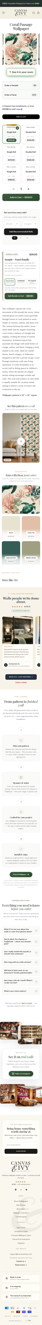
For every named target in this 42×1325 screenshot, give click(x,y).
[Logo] (21, 13)
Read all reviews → (21, 677)
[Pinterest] (26, 1190)
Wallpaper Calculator (21, 1213)
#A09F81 (31, 561)
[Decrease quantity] (13, 189)
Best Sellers (21, 1209)
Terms (25, 1316)
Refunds (16, 1316)
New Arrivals (21, 1205)
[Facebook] (21, 1190)
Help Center (21, 1228)
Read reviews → (21, 1265)
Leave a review (21, 682)
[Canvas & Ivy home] (21, 1166)
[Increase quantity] (28, 189)
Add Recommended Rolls (21, 231)
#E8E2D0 (11, 536)
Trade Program (21, 1217)
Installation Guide (21, 1232)
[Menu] (3, 12)
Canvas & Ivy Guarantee (21, 1239)
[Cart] (38, 12)
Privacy (8, 1316)
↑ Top (28, 1320)
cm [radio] (27, 238)
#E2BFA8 (31, 536)
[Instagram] (16, 1190)
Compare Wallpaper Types (21, 1235)
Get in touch (27, 1003)
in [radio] (21, 238)
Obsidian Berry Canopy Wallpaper (20, 666)
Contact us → (21, 1261)
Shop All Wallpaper (19, 874)
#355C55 (11, 561)
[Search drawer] (33, 12)
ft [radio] (14, 238)
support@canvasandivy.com (21, 1254)
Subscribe (21, 1151)
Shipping (21, 1243)
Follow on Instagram (22, 1074)
